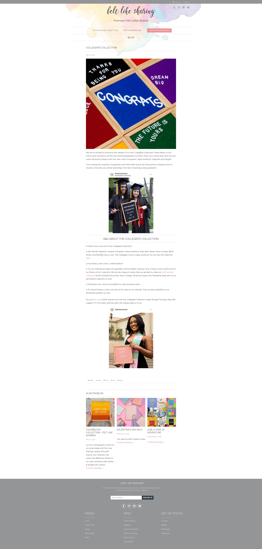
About (87, 529)
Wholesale (165, 529)
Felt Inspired (90, 533)
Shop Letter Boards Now (159, 30)
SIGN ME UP (147, 497)
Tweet (91, 380)
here (88, 258)
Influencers (165, 533)
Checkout (186, 2)
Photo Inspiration (132, 30)
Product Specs (129, 521)
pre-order (97, 299)
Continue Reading (94, 468)
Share (99, 380)
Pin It (106, 380)
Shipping (127, 525)
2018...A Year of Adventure (156, 431)
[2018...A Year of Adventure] (161, 412)
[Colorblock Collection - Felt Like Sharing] (100, 412)
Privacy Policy (129, 537)
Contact (164, 521)
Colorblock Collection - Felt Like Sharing (99, 432)
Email (120, 380)
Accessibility (128, 542)
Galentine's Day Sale (129, 429)
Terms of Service (130, 533)
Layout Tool (90, 525)
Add (114, 380)
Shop (87, 521)
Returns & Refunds (131, 529)
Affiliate (164, 525)
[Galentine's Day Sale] (131, 412)
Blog (131, 37)
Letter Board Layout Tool (105, 30)
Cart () (178, 2)
